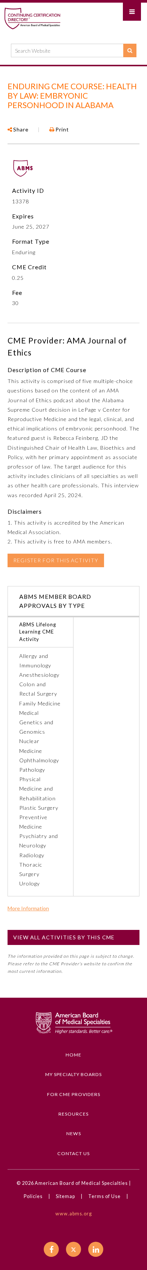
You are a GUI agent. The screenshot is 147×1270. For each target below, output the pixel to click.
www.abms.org (73, 1214)
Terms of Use (104, 1196)
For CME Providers (73, 1094)
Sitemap (65, 1196)
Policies (33, 1196)
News (73, 1133)
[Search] (129, 50)
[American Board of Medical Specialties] (32, 18)
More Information (28, 908)
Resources (73, 1114)
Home (73, 1055)
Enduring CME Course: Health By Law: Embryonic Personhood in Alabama (72, 95)
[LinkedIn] (95, 1249)
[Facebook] (51, 1249)
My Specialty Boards (73, 1074)
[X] (73, 1249)
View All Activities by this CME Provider (64, 939)
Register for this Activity (55, 560)
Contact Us (73, 1153)
